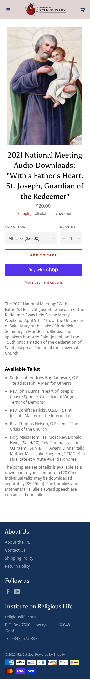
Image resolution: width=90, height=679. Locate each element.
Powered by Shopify (50, 654)
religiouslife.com (20, 617)
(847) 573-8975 (26, 638)
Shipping (25, 213)
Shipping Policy (19, 558)
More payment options (44, 282)
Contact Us (15, 550)
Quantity (68, 227)
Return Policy (17, 566)
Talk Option (15, 227)
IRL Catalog (25, 654)
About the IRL (17, 542)
